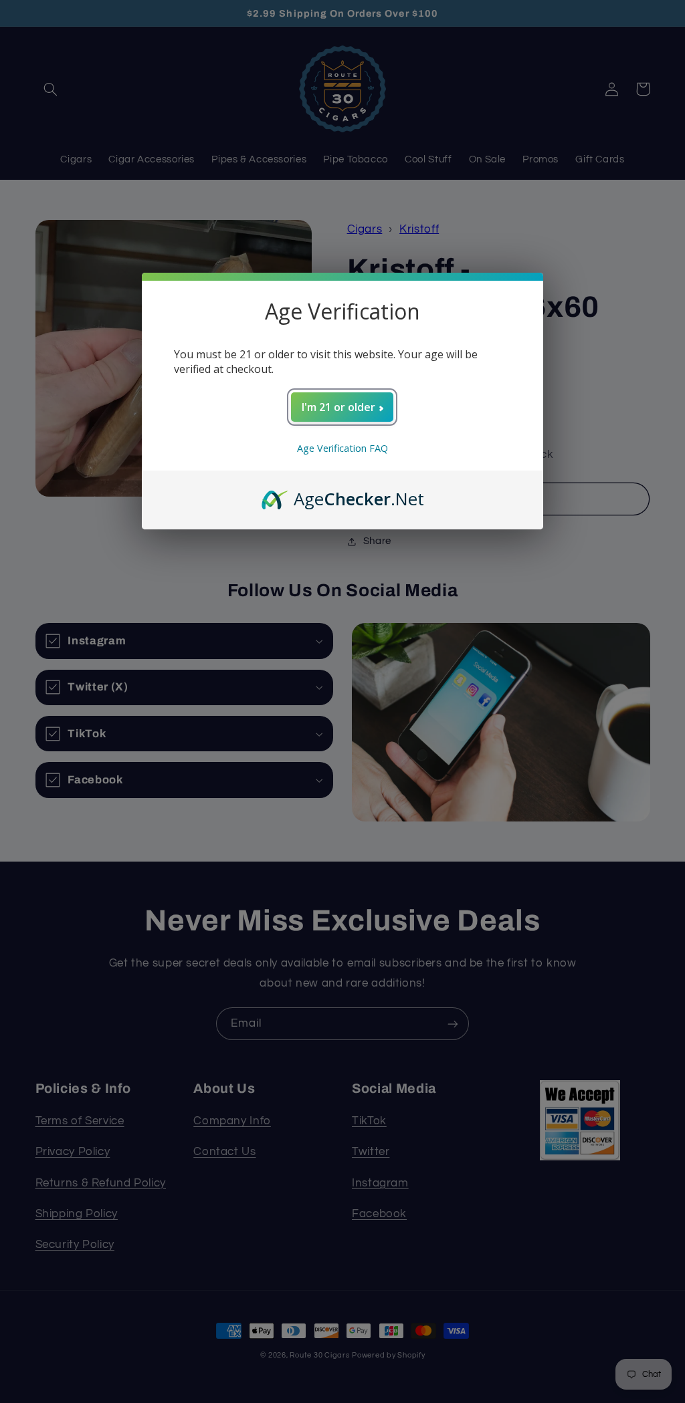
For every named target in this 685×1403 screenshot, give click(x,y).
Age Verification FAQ (342, 448)
